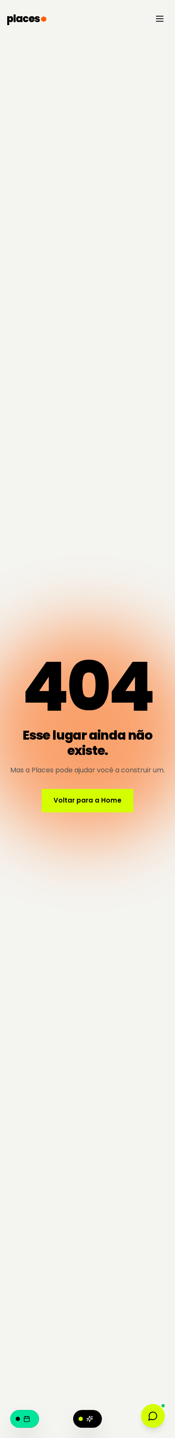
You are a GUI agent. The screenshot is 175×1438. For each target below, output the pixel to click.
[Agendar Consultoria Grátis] (24, 1419)
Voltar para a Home (87, 800)
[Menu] (159, 18)
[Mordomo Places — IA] (87, 1419)
